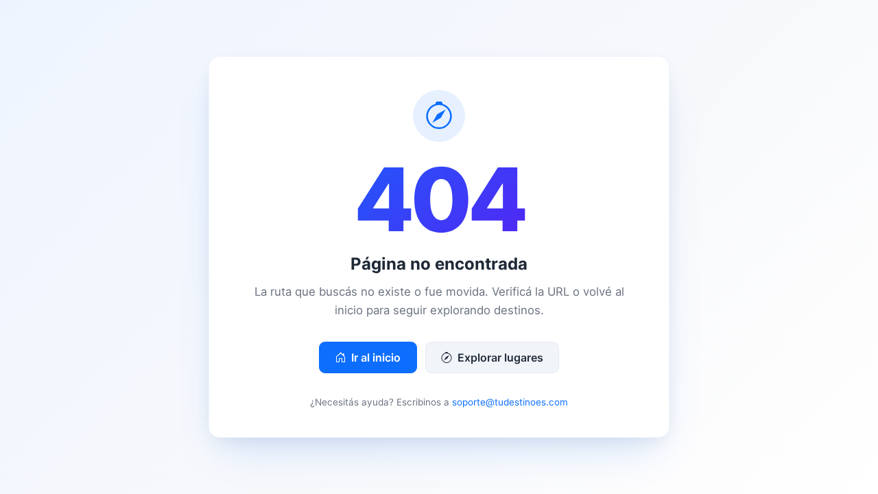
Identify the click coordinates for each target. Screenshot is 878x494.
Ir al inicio (374, 357)
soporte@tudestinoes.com (510, 402)
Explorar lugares (499, 357)
